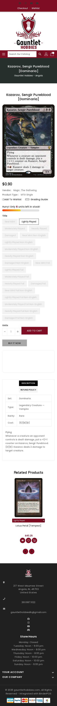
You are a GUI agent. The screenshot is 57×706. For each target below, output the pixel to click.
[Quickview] (22, 540)
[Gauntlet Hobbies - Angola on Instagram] (25, 3)
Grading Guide (39, 199)
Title (4, 215)
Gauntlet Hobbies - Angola (28, 75)
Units (5, 325)
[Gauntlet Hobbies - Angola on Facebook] (19, 3)
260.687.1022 (28, 602)
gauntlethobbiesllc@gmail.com (29, 612)
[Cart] (52, 54)
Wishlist (36, 8)
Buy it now (14, 343)
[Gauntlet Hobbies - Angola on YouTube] (31, 3)
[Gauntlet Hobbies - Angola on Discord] (37, 3)
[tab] (28, 383)
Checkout (22, 8)
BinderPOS (45, 693)
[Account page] (46, 54)
